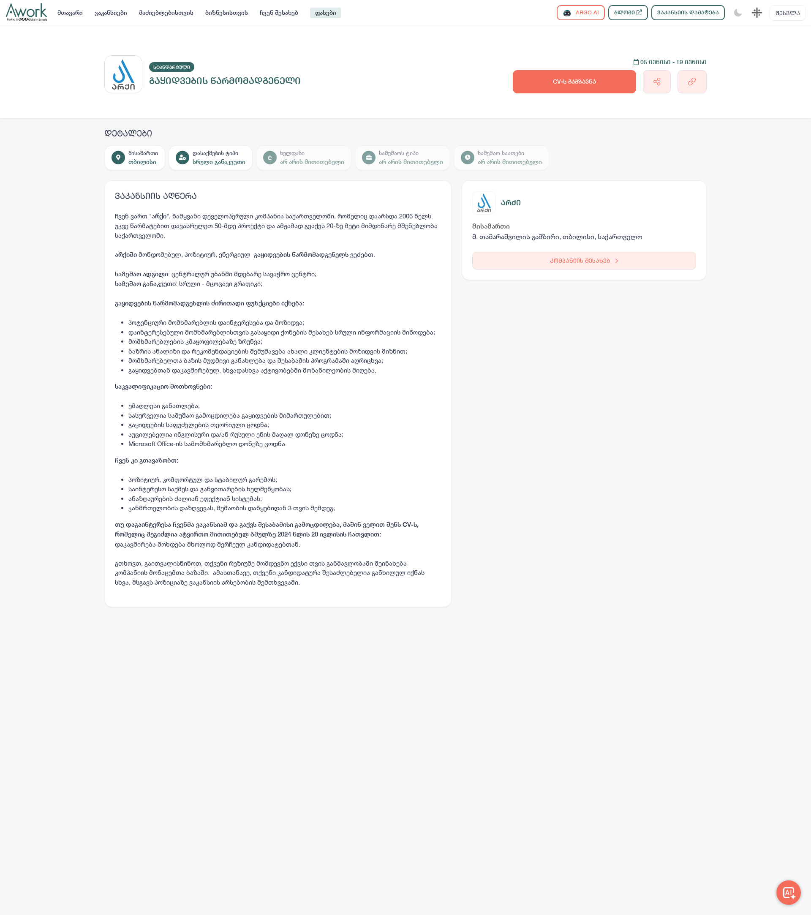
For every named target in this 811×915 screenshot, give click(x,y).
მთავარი (70, 12)
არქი (511, 202)
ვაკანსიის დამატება (688, 12)
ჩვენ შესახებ (279, 12)
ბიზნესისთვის (226, 12)
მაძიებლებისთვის (166, 12)
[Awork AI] (788, 892)
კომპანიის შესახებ (581, 260)
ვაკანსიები (111, 12)
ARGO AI (586, 12)
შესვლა (788, 12)
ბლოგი (625, 12)
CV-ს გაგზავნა (574, 81)
